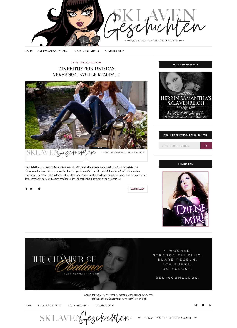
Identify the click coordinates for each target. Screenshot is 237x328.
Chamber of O (114, 51)
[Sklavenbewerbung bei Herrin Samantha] (185, 95)
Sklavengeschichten (53, 51)
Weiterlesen (138, 189)
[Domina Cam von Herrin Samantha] (185, 198)
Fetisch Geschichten (86, 62)
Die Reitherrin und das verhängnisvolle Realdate (86, 71)
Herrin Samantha (87, 51)
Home (29, 51)
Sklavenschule (78, 305)
